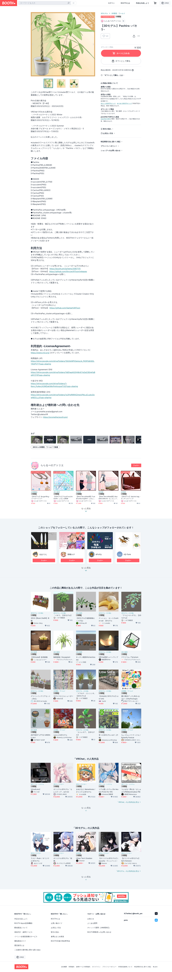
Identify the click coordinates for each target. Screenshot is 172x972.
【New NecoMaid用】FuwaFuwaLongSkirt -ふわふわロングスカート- (85, 498)
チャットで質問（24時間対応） (99, 928)
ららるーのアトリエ (52, 465)
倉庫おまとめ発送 (57, 936)
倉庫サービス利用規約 (83, 966)
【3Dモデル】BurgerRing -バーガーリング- (40, 497)
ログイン (111, 3)
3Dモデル (104, 13)
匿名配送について (20, 928)
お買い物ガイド (56, 923)
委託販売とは (19, 945)
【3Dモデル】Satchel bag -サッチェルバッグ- (131, 497)
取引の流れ (107, 129)
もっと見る (86, 568)
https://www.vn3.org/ (40, 353)
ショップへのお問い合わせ (110, 150)
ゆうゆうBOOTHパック (124, 103)
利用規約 (71, 966)
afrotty (99, 554)
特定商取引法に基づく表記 (110, 142)
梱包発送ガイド (20, 941)
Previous (33, 44)
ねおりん (43, 554)
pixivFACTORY (105, 119)
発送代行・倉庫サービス (23, 932)
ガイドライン (96, 966)
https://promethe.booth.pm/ (55, 417)
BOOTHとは (125, 3)
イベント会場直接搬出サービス (25, 936)
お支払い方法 (108, 133)
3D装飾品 (34, 492)
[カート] (123, 21)
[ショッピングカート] (155, 3)
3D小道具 (57, 492)
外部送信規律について (125, 966)
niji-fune (127, 554)
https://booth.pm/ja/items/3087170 (65, 268)
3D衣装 (78, 492)
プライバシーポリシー (109, 146)
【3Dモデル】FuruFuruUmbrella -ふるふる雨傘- (63, 497)
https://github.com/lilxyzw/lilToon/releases (68, 271)
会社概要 (64, 966)
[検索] (68, 3)
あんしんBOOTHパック (108, 103)
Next (93, 44)
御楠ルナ (71, 554)
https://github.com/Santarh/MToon (64, 308)
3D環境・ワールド (118, 13)
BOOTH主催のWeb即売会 (60, 941)
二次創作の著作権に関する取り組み (27, 950)
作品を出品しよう (142, 3)
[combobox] (44, 3)
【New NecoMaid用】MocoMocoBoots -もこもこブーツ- (108, 498)
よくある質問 (92, 923)
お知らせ (90, 919)
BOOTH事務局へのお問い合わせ (99, 932)
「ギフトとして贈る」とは (113, 75)
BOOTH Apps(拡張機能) (23, 923)
